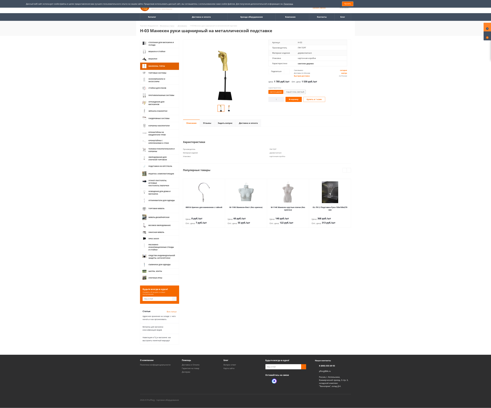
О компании (147, 360)
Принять (347, 4)
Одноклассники (267, 381)
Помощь (186, 360)
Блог (226, 360)
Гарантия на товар (190, 368)
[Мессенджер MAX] (274, 381)
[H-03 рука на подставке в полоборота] (225, 75)
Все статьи (172, 311)
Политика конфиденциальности (155, 364)
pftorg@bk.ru (325, 371)
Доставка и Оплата (190, 364)
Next (349, 170)
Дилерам (186, 372)
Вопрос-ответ (230, 364)
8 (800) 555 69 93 (327, 365)
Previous (345, 170)
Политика (288, 4)
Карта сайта (229, 368)
